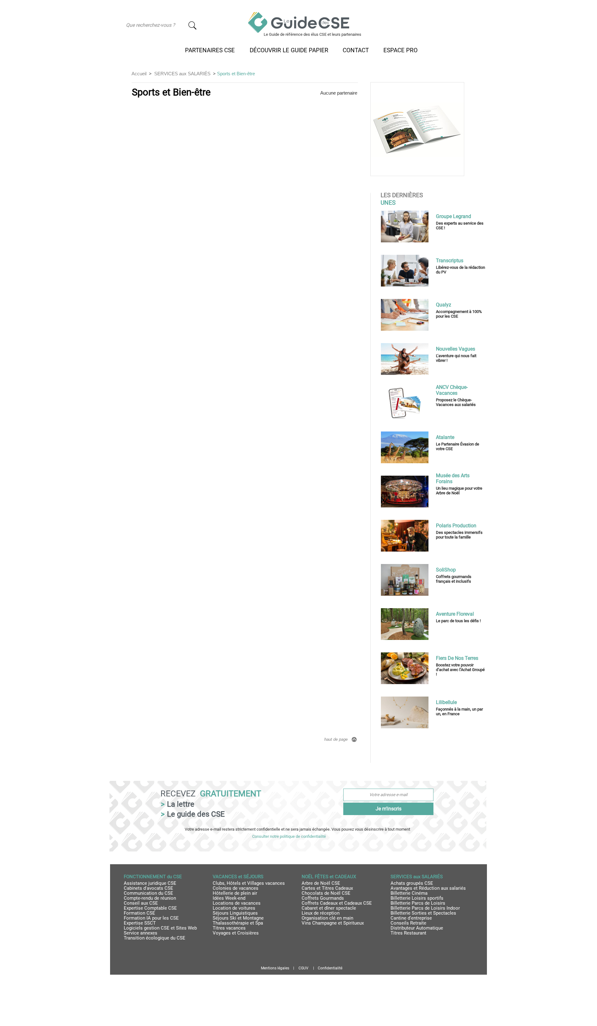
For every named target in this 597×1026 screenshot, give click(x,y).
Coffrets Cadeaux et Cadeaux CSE (337, 903)
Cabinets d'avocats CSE (148, 888)
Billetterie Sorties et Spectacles (423, 913)
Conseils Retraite (408, 923)
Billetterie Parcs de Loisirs (418, 903)
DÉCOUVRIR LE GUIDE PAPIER (289, 50)
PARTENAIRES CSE (210, 50)
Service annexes (140, 933)
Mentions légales (275, 968)
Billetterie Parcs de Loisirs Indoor (425, 908)
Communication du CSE (148, 893)
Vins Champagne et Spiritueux (333, 923)
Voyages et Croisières (236, 933)
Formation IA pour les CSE (151, 918)
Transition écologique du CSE (154, 938)
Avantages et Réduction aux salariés (428, 888)
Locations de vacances (237, 903)
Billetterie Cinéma (409, 893)
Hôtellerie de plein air (235, 893)
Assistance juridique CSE (150, 883)
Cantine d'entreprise (411, 918)
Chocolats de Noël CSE (326, 893)
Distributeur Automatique (417, 928)
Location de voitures (234, 908)
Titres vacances (229, 928)
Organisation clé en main (327, 918)
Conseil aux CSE (141, 903)
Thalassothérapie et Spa (238, 923)
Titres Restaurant (408, 933)
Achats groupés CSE (412, 883)
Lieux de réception (321, 913)
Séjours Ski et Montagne (238, 918)
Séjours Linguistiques (235, 913)
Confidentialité (330, 968)
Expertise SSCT (140, 923)
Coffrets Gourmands (323, 898)
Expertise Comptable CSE (150, 908)
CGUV (303, 968)
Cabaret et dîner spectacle (329, 908)
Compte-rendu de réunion (150, 898)
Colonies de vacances (235, 888)
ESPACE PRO (400, 50)
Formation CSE (139, 913)
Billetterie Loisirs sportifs (417, 898)
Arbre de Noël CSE (321, 883)
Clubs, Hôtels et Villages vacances (249, 883)
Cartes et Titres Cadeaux (327, 888)
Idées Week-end (229, 898)
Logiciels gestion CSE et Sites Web (160, 928)
